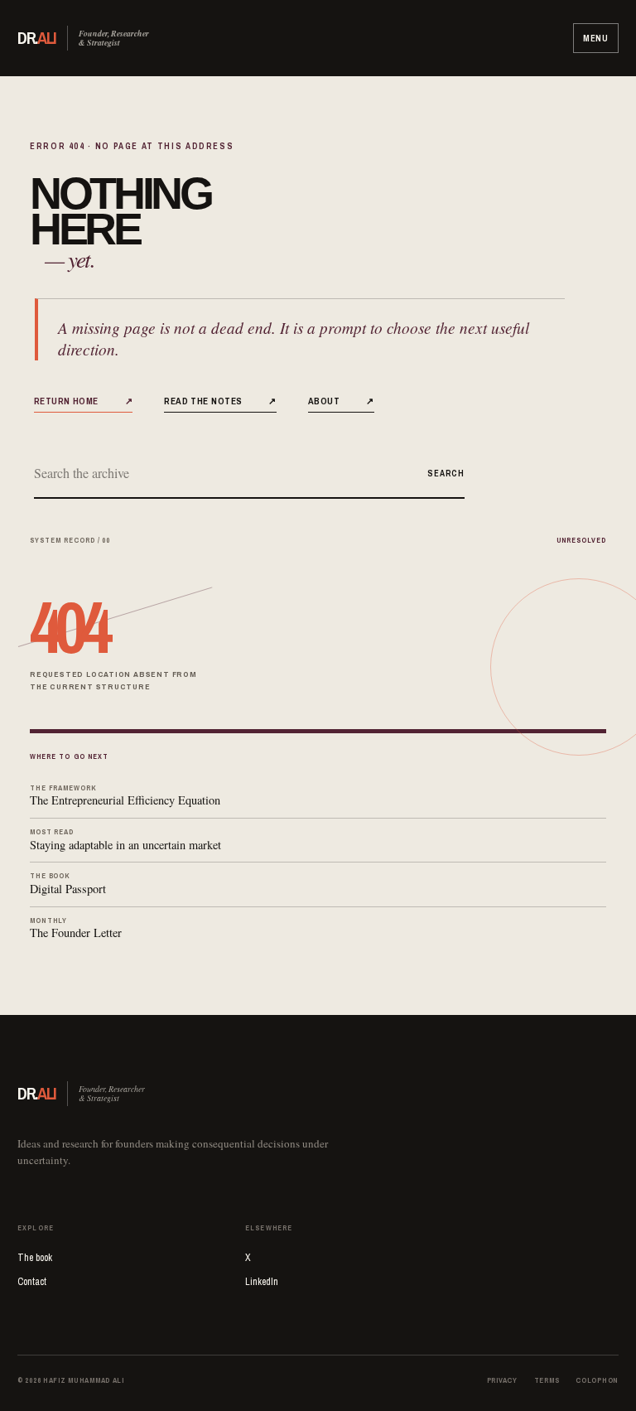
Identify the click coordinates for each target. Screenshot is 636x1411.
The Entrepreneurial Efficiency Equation (125, 796)
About (341, 400)
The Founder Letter (76, 928)
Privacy (502, 1380)
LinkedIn (261, 1281)
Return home (83, 400)
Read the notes (220, 400)
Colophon (597, 1380)
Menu (596, 38)
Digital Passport (68, 883)
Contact (31, 1281)
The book (34, 1257)
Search (445, 473)
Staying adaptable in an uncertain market (125, 840)
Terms (547, 1380)
